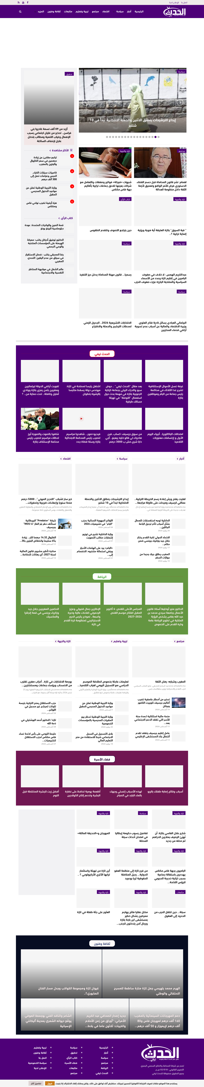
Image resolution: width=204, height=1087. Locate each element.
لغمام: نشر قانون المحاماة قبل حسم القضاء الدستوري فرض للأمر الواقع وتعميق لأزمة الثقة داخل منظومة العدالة (161, 185)
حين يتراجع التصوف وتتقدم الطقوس (110, 230)
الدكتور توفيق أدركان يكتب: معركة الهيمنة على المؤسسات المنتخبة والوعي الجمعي (45, 243)
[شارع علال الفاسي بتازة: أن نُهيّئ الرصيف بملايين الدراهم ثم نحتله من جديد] (169, 819)
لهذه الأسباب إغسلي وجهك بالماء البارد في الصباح (126, 793)
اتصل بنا (184, 2)
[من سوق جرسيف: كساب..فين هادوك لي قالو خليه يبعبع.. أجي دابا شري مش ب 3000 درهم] (123, 419)
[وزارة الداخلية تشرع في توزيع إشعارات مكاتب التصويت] (122, 537)
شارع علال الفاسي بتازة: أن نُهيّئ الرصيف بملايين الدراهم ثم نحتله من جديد (169, 836)
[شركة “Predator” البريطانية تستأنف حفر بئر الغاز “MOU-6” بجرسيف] (65, 524)
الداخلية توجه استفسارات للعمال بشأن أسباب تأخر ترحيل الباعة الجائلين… (152, 523)
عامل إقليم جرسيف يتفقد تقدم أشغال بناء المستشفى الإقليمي (152, 734)
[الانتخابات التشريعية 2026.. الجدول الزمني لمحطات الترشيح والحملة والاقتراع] (105, 303)
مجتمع (95, 11)
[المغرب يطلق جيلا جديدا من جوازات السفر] (179, 557)
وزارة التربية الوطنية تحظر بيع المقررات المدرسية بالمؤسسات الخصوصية (95, 720)
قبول (49, 1083)
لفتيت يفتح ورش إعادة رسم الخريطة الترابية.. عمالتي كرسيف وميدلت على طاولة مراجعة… (160, 500)
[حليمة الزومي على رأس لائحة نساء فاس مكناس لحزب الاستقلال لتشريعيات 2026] (65, 737)
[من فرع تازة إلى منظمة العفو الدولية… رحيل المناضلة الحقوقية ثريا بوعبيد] (131, 857)
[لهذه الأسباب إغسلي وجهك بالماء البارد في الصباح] (123, 776)
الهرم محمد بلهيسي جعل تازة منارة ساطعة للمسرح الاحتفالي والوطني (147, 990)
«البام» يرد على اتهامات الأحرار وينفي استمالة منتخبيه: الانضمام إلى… (95, 551)
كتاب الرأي (125, 199)
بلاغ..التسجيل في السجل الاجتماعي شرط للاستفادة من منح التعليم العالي (94, 736)
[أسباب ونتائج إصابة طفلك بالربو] (164, 776)
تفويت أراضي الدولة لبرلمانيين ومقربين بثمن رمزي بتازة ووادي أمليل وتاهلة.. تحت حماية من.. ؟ (40, 389)
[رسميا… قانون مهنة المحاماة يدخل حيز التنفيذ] (105, 255)
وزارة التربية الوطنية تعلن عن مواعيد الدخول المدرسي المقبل (41, 190)
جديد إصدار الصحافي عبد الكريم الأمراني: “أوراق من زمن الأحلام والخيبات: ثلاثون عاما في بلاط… (105, 1020)
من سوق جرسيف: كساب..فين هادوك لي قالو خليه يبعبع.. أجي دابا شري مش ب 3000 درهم (123, 437)
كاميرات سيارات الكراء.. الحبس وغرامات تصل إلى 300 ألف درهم (43, 175)
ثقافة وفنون (54, 11)
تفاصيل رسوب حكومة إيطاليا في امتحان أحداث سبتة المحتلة (131, 836)
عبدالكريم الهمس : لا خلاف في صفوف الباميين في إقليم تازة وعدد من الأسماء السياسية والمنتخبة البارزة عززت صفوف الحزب (160, 278)
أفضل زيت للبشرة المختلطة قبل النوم (40, 793)
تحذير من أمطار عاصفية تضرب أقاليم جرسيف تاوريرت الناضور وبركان (154, 702)
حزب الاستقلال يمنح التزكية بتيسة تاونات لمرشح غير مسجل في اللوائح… (37, 706)
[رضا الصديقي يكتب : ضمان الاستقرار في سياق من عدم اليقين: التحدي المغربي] (70, 257)
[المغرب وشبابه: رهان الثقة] (159, 661)
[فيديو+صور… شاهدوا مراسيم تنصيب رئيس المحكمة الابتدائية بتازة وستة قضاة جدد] (81, 419)
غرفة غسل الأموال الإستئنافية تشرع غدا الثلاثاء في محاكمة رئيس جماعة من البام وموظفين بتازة (165, 391)
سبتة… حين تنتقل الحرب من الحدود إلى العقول (170, 913)
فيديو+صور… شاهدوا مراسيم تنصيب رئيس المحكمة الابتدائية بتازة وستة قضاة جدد (82, 437)
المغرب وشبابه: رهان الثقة (170, 681)
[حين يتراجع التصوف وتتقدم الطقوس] (105, 211)
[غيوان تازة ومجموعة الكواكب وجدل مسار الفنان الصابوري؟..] (61, 973)
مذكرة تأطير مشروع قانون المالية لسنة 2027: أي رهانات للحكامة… (38, 552)
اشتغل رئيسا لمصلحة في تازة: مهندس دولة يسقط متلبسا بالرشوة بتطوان (83, 389)
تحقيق (69, 74)
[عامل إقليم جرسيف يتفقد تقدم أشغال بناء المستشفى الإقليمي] (179, 736)
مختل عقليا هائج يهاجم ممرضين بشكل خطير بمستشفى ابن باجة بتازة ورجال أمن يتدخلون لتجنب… (132, 917)
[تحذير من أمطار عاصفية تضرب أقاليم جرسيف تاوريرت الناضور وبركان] (179, 703)
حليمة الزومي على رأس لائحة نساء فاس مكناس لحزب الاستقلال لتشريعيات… (37, 736)
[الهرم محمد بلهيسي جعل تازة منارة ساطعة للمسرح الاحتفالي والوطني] (142, 973)
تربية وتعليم (82, 11)
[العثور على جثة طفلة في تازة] (93, 898)
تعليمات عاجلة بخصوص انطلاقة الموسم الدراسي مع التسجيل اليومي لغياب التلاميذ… (103, 683)
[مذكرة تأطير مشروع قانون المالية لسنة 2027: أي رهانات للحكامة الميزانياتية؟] (65, 554)
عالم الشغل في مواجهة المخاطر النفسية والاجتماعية (46, 270)
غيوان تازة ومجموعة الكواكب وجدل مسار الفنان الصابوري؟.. (68, 990)
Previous (180, 102)
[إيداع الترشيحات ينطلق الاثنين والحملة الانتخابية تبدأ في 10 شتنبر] (102, 479)
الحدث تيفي (102, 1073)
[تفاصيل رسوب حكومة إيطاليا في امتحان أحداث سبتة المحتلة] (131, 819)
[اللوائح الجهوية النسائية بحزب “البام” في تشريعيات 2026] (122, 524)
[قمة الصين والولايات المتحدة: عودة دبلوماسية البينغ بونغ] (70, 228)
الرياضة (104, 1067)
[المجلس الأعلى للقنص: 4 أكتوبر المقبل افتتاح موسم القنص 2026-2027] (123, 594)
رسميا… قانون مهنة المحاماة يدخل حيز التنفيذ (105, 274)
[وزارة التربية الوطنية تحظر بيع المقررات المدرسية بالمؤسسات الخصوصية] (122, 720)
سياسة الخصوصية (37, 1062)
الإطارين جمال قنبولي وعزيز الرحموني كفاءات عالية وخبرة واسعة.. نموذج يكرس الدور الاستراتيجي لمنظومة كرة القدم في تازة (82, 616)
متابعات (68, 11)
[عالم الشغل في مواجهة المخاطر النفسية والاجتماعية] (70, 272)
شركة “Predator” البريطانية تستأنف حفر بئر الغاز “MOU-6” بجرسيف (39, 523)
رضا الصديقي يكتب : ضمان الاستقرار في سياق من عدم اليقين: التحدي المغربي (44, 257)
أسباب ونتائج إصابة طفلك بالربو (165, 791)
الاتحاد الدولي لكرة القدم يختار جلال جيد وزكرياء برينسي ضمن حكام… (153, 540)
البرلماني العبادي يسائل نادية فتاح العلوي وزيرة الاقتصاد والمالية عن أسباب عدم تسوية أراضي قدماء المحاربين (160, 326)
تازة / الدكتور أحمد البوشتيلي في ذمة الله (38, 721)
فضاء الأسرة (71, 1062)
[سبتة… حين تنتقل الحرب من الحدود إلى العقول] (169, 898)
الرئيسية (139, 11)
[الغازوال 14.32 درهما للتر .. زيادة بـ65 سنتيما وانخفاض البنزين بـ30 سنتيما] (65, 541)
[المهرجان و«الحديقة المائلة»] (93, 819)
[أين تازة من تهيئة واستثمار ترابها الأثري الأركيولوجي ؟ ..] (93, 857)
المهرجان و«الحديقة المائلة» (93, 833)
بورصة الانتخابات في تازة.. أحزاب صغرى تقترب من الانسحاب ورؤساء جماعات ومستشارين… (46, 683)
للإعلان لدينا (174, 2)
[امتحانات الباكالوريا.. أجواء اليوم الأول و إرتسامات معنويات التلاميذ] (164, 419)
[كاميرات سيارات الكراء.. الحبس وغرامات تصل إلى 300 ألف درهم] (66, 176)
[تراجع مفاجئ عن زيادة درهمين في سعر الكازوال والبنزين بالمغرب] (66, 161)
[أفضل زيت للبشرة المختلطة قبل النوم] (40, 776)
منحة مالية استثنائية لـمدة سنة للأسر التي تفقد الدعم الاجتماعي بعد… (152, 719)
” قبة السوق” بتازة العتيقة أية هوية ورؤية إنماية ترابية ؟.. (162, 231)
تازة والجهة (125, 151)
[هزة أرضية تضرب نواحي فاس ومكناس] (66, 206)
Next (85, 102)
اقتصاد (105, 11)
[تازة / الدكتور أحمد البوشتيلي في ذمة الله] (65, 723)
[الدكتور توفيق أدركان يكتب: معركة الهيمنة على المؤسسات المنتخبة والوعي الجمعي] (70, 243)
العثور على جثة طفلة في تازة (93, 911)
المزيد (41, 11)
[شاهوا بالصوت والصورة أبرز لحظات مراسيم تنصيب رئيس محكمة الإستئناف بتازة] (40, 419)
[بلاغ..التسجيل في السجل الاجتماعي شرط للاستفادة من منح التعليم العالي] (122, 737)
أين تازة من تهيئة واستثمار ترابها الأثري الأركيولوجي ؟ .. (94, 872)
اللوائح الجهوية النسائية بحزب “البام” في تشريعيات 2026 (97, 522)
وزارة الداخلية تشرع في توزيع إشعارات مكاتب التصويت (97, 535)
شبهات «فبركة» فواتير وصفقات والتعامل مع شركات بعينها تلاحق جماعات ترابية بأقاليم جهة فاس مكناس (105, 185)
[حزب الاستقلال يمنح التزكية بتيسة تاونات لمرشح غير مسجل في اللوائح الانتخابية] (65, 706)
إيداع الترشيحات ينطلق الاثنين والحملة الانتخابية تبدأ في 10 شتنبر (133, 122)
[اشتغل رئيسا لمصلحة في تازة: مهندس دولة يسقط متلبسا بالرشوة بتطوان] (81, 371)
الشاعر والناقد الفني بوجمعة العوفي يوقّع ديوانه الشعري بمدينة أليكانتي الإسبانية (48, 1020)
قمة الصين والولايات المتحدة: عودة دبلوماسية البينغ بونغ (44, 226)
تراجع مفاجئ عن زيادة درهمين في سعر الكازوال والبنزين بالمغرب (43, 160)
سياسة (120, 11)
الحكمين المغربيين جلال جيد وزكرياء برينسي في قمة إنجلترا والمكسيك (41, 612)
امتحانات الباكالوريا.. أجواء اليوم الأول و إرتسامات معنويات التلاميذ (165, 437)
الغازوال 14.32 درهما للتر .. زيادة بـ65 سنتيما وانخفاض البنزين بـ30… (38, 538)
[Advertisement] (102, 42)
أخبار (129, 11)
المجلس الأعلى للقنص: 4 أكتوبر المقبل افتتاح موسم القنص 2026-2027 (124, 612)
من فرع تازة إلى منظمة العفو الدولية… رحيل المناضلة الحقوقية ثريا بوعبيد (131, 874)
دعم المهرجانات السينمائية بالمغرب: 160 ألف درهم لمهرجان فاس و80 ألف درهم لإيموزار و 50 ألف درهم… (157, 1020)
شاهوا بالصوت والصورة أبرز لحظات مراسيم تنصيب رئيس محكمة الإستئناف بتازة (43, 437)
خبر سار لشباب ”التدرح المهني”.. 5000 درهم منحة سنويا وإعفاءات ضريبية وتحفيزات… (46, 500)
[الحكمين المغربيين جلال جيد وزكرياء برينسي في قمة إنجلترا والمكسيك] (40, 594)
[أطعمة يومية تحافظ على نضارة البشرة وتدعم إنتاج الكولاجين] (81, 776)
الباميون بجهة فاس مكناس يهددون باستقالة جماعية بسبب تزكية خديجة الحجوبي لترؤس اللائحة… (170, 876)
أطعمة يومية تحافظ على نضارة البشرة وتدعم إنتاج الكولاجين (82, 793)
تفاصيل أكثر (36, 1083)
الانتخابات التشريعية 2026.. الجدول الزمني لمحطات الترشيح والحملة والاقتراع (107, 324)
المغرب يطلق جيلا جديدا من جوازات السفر (155, 555)
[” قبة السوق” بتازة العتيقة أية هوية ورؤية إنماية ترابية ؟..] (160, 211)
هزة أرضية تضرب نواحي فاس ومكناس (41, 204)
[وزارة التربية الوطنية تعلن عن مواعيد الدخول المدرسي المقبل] (66, 191)
